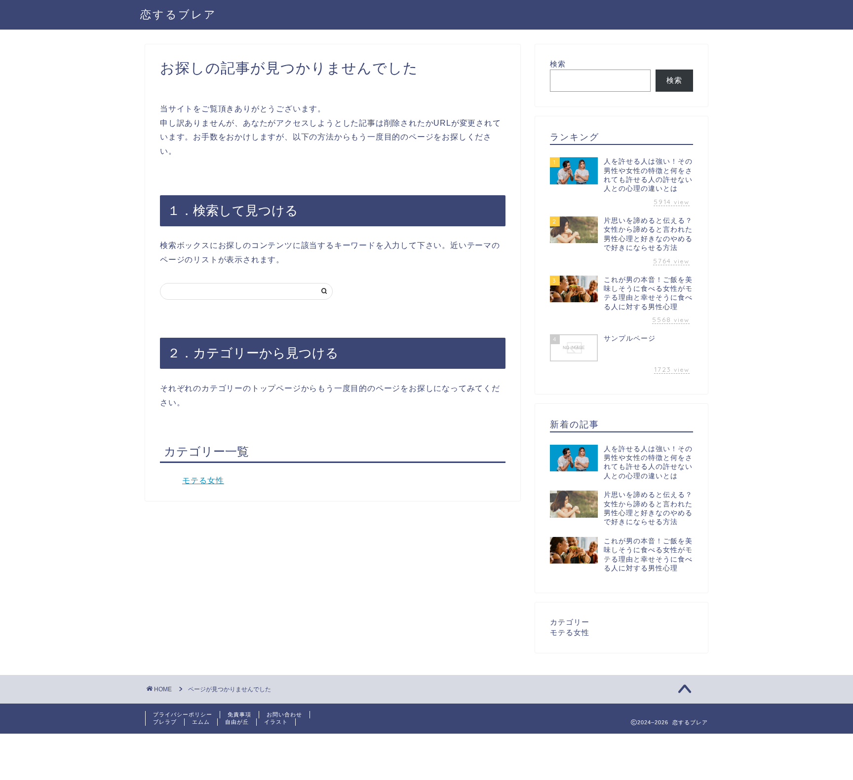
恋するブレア (178, 14)
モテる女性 (203, 480)
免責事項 (239, 714)
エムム (201, 722)
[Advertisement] (179, 756)
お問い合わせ (284, 714)
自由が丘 (237, 722)
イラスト (276, 722)
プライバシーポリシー (182, 714)
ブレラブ (165, 722)
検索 (558, 64)
